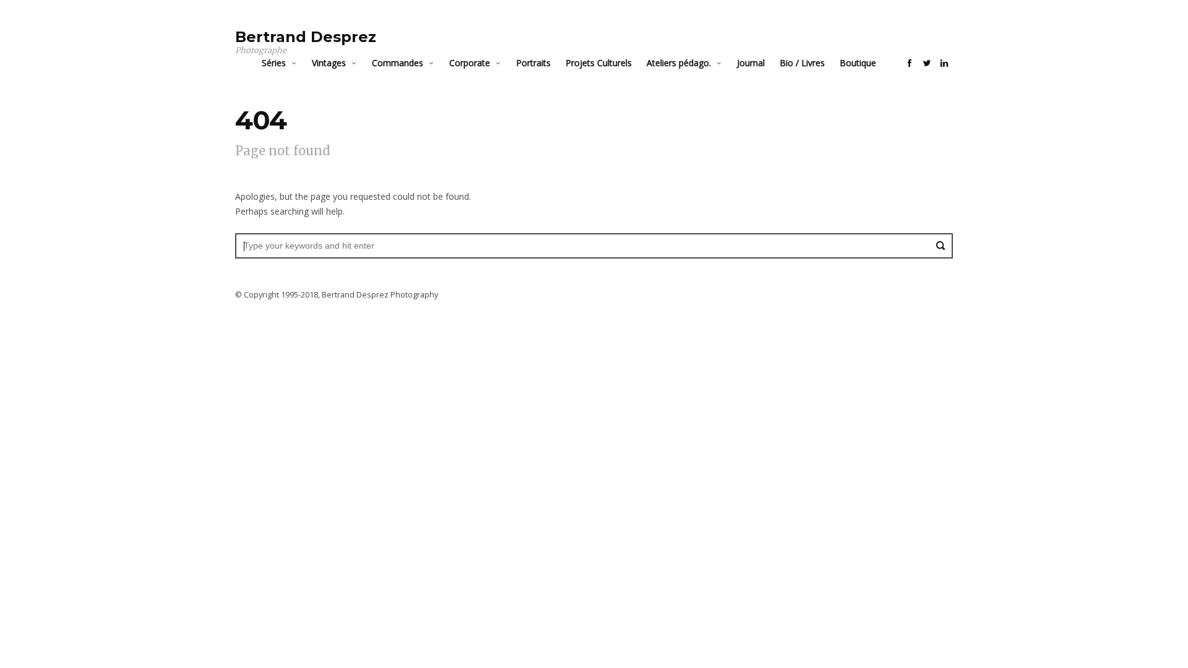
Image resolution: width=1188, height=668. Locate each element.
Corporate (469, 63)
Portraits (533, 63)
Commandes (397, 63)
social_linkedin (944, 63)
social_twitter (927, 63)
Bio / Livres (802, 63)
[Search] (940, 245)
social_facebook (909, 63)
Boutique (858, 63)
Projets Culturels (599, 63)
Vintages (329, 63)
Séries (274, 63)
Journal (751, 63)
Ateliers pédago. (679, 63)
